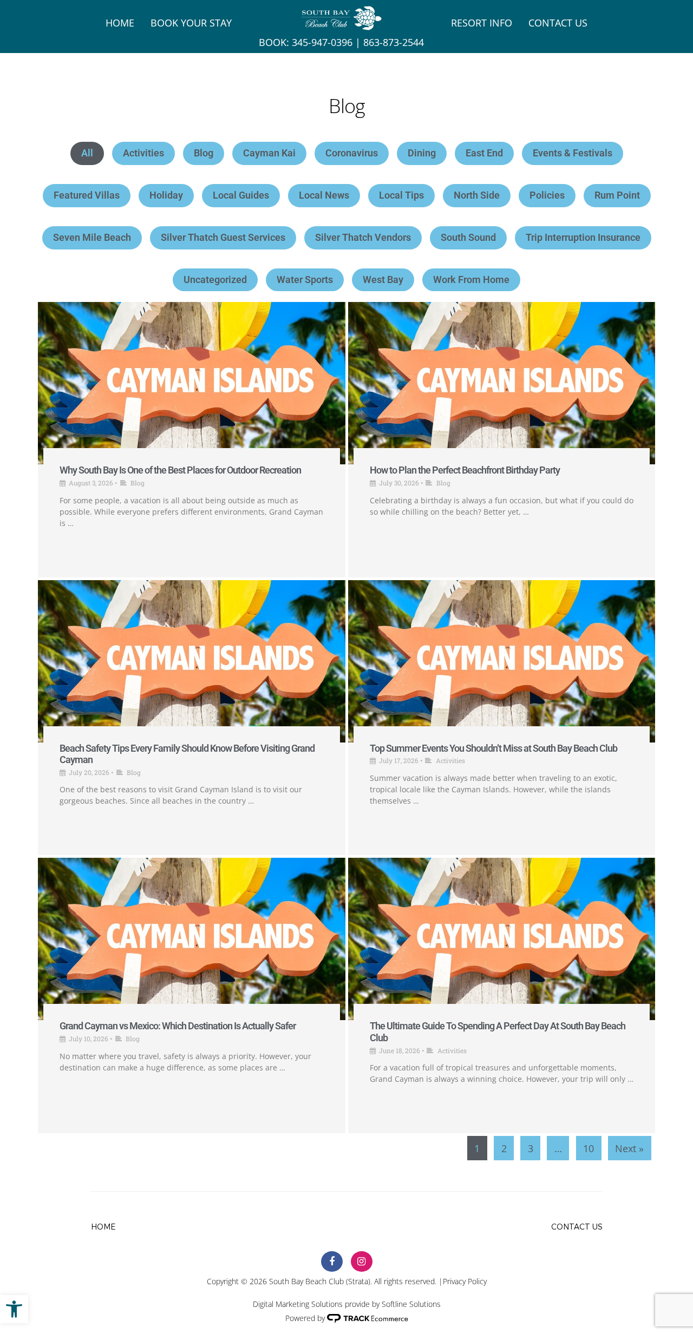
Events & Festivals (572, 153)
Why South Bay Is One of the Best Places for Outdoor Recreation (180, 470)
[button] (14, 1309)
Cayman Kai (269, 153)
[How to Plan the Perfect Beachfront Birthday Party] (502, 383)
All (87, 153)
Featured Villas (87, 195)
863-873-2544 (393, 42)
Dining (422, 153)
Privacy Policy (465, 1281)
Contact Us (557, 22)
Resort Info (481, 22)
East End (484, 153)
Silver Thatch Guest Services (223, 237)
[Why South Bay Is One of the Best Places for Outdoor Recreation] (191, 383)
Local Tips (401, 195)
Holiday (166, 195)
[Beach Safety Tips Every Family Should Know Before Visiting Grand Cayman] (191, 661)
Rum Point (617, 195)
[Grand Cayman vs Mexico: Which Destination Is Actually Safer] (191, 939)
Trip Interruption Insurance (583, 237)
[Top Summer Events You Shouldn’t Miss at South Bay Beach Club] (502, 661)
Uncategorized (215, 279)
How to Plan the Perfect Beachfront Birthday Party (465, 470)
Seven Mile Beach (92, 237)
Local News (324, 195)
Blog (203, 153)
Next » (629, 1148)
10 (588, 1148)
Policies (547, 195)
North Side (477, 195)
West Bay (383, 279)
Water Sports (305, 279)
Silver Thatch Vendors (363, 237)
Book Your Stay (191, 22)
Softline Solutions (411, 1304)
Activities (143, 153)
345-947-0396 (322, 42)
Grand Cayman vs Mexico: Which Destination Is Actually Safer (178, 1025)
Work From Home (471, 279)
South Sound (468, 237)
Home (120, 22)
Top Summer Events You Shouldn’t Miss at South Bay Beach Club (493, 748)
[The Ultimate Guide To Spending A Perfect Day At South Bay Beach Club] (502, 939)
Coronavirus (351, 153)
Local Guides (241, 195)
